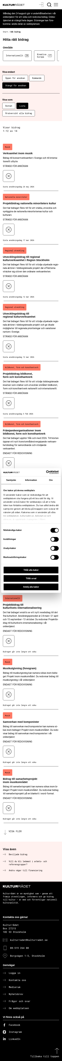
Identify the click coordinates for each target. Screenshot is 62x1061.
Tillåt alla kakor (31, 570)
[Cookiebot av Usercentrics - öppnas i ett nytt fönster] (46, 472)
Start (5, 32)
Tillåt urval (31, 578)
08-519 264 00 (19, 947)
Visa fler (15, 831)
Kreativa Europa (44, 55)
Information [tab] (31, 480)
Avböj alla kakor (31, 587)
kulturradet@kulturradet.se (29, 939)
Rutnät (8, 105)
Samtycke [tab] (11, 480)
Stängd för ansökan (15, 85)
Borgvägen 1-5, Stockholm (27, 955)
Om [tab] (51, 480)
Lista (22, 105)
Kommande (36, 78)
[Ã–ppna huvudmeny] (56, 4)
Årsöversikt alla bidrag (18, 113)
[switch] (54, 539)
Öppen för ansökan (15, 78)
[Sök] (49, 4)
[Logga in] (41, 4)
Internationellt (17, 55)
